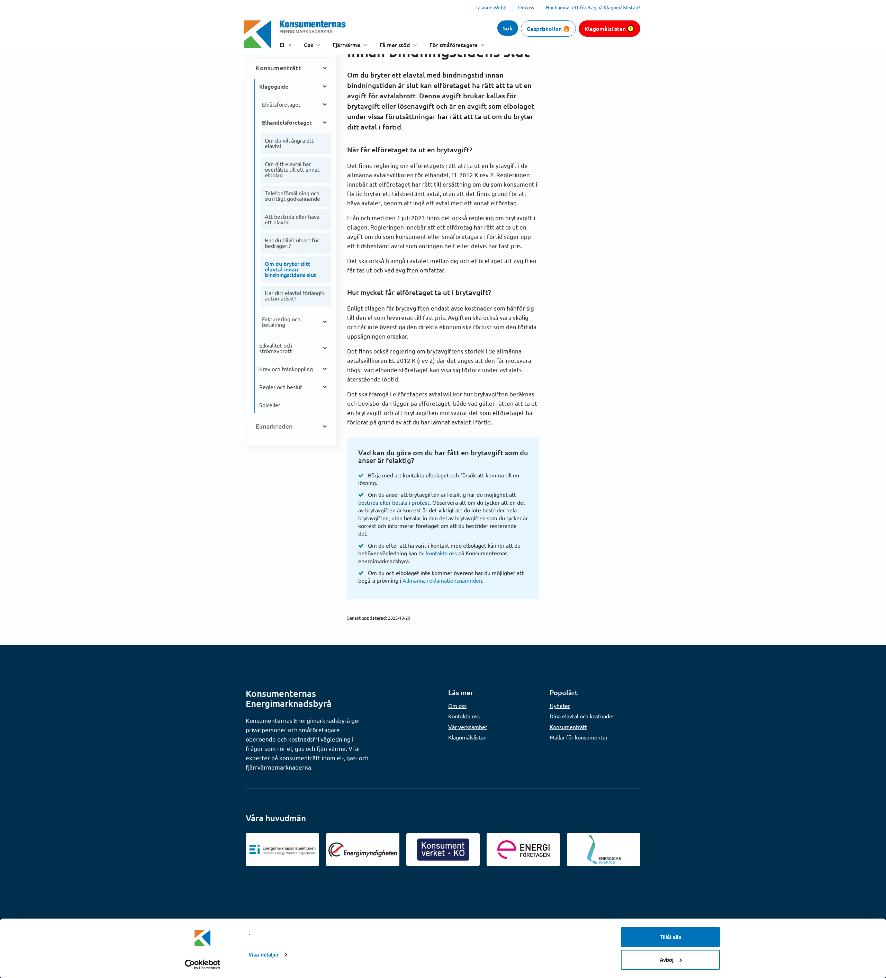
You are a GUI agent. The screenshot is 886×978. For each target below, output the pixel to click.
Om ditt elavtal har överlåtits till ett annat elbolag (292, 169)
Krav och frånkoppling (286, 368)
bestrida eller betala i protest (394, 502)
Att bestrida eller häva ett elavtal (292, 219)
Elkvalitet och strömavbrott (275, 348)
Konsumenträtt (278, 68)
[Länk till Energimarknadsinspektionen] (282, 849)
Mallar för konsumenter (579, 737)
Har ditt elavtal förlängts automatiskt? (295, 295)
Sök (508, 28)
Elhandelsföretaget (287, 122)
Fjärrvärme (346, 44)
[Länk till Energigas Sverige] (603, 849)
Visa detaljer (263, 955)
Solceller (269, 404)
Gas (308, 44)
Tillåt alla (670, 937)
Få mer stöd (395, 44)
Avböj (666, 959)
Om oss (526, 7)
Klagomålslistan (605, 28)
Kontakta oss (464, 715)
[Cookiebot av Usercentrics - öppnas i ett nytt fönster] (202, 964)
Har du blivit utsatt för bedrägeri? (292, 242)
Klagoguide (273, 86)
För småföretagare (454, 44)
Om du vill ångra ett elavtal (289, 143)
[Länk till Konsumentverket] (443, 849)
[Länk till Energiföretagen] (523, 849)
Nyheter (560, 705)
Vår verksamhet (467, 726)
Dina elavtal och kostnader (582, 715)
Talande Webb (491, 7)
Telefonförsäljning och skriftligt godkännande (292, 195)
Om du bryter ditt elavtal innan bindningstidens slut (290, 269)
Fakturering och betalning (281, 321)
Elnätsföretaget (281, 104)
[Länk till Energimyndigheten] (362, 849)
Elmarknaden (274, 426)
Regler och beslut (280, 386)
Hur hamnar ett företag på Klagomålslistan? (593, 7)
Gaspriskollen (544, 28)
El (282, 44)
